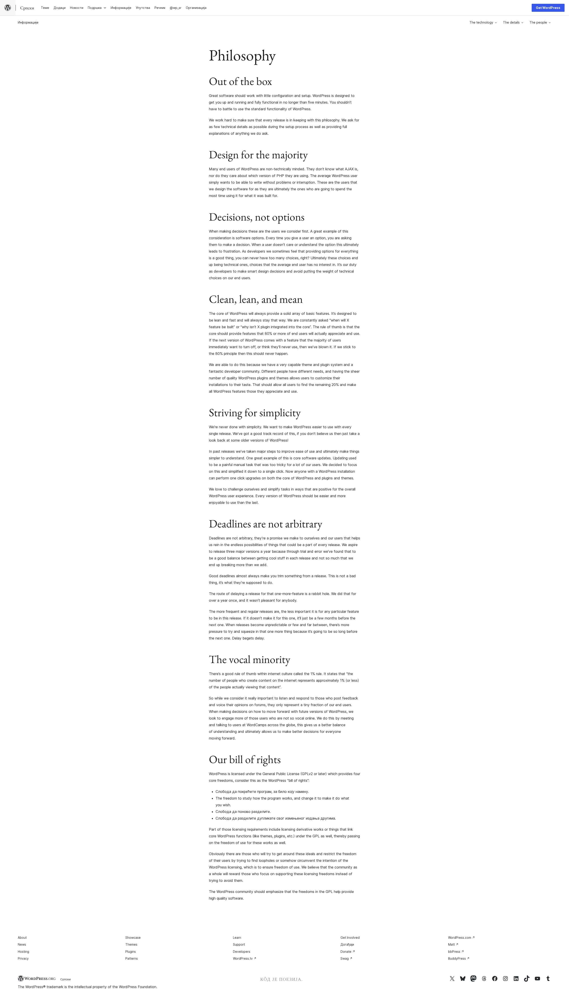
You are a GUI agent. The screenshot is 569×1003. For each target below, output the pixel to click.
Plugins (130, 951)
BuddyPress (459, 958)
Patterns (131, 958)
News (22, 944)
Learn (237, 937)
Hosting (23, 951)
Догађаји (347, 944)
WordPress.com (461, 937)
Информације (28, 22)
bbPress (456, 951)
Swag (347, 958)
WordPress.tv (244, 958)
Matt (453, 944)
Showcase (133, 937)
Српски (65, 979)
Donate (348, 951)
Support (239, 944)
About (22, 937)
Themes (131, 944)
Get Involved (350, 937)
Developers (241, 951)
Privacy (23, 958)
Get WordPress (548, 8)
